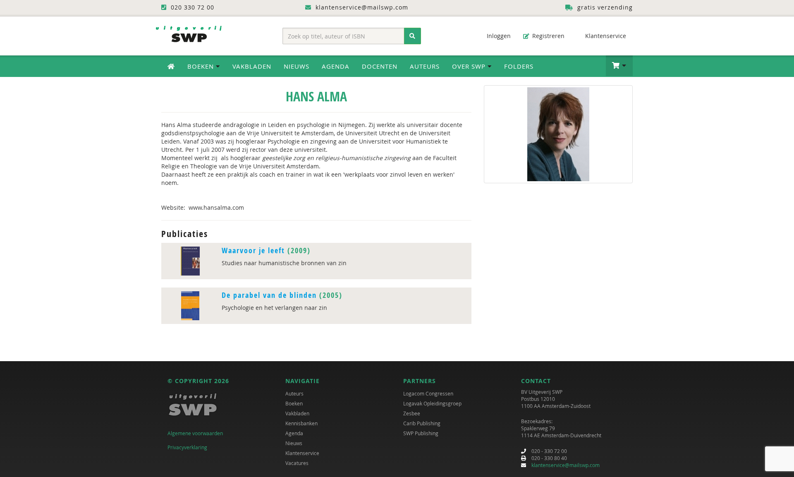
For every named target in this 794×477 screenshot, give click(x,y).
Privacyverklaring (187, 447)
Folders (518, 66)
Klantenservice (605, 36)
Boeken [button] (201, 66)
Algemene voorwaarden (195, 433)
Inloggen (498, 36)
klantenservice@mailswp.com (565, 465)
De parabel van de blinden (269, 295)
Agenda (335, 66)
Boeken (294, 403)
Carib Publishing (421, 423)
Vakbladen (251, 66)
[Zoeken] (412, 36)
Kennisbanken (301, 423)
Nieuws (296, 66)
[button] (619, 65)
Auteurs (425, 66)
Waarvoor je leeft (253, 250)
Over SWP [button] (470, 66)
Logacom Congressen (428, 393)
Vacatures (297, 463)
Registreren (547, 36)
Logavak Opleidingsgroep (432, 403)
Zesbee (411, 413)
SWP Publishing (420, 433)
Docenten (379, 66)
